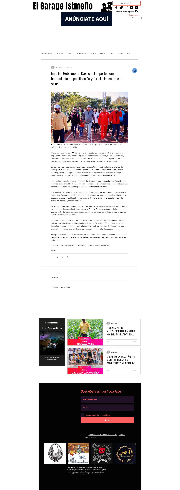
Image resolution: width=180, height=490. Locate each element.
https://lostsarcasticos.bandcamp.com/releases (52, 358)
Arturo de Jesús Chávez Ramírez (99, 245)
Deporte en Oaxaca (67, 245)
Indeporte (81, 245)
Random (69, 53)
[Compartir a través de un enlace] (67, 257)
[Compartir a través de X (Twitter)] (57, 257)
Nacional (102, 53)
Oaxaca (120, 53)
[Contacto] (137, 7)
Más (128, 53)
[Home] (134, 70)
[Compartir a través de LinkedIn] (62, 257)
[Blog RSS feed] (137, 12)
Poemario (93, 53)
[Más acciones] (127, 67)
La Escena (60, 53)
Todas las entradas (46, 53)
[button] (136, 53)
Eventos (111, 53)
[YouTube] (131, 7)
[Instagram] (126, 7)
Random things (81, 53)
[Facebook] (116, 7)
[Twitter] (121, 7)
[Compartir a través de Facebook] (52, 257)
